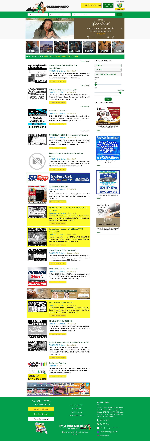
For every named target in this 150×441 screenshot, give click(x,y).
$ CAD (59, 366)
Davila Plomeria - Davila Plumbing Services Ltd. (69, 342)
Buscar (119, 14)
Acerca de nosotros (76, 405)
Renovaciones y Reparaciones (57, 81)
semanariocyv (104, 436)
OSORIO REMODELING (58, 187)
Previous (28, 29)
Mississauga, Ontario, (58, 213)
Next (122, 29)
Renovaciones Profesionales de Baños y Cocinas (66, 154)
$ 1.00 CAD (71, 189)
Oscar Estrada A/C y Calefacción (63, 250)
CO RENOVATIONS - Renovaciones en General (68, 135)
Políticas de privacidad (77, 415)
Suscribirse (119, 9)
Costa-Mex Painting (57, 363)
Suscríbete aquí (41, 419)
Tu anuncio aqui (84, 61)
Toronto (52, 366)
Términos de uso (76, 412)
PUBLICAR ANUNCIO (90, 5)
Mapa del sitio (76, 408)
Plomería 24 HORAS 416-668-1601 (63, 269)
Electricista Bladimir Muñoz (60, 303)
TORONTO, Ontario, (57, 71)
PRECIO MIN (97, 79)
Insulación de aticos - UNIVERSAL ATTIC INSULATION (66, 230)
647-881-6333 (104, 424)
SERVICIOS (35, 56)
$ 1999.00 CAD (73, 253)
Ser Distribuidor (41, 414)
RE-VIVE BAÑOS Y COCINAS (60, 321)
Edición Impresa (41, 409)
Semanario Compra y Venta (109, 432)
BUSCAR (108, 99)
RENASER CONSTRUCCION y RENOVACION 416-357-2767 (69, 209)
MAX (96, 88)
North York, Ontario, (57, 189)
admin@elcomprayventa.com (109, 428)
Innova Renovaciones (58, 111)
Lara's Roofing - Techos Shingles (63, 90)
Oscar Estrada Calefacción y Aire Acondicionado (63, 66)
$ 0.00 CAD (71, 71)
